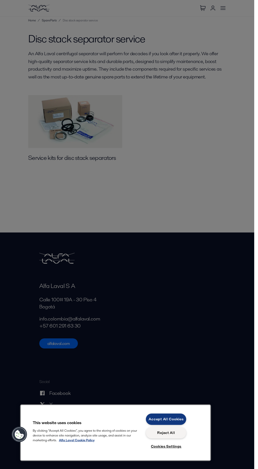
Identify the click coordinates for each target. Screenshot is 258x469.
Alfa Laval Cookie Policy (76, 440)
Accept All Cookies (166, 419)
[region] (115, 432)
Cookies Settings (166, 446)
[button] (19, 434)
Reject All (166, 432)
